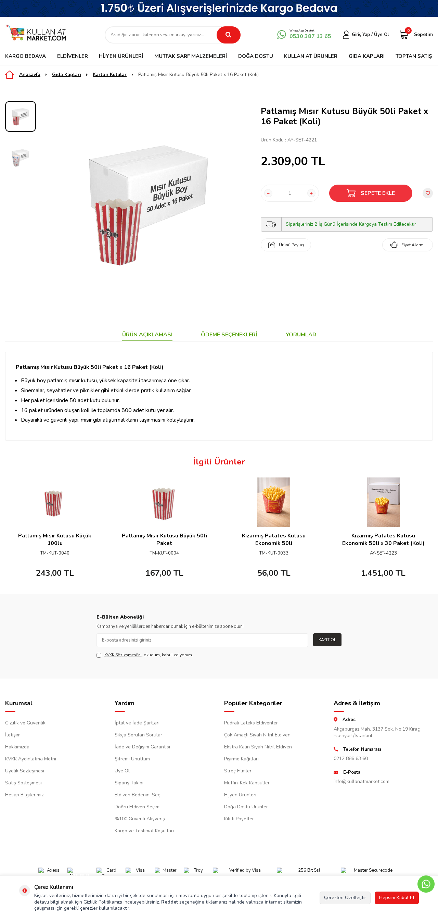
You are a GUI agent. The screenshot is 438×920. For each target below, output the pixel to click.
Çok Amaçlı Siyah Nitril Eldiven (257, 735)
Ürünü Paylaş (291, 245)
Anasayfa (29, 74)
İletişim (13, 735)
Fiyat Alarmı (413, 245)
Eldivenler (72, 56)
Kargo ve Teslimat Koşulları (144, 831)
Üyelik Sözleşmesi (24, 771)
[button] (11, 531)
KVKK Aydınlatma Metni (30, 759)
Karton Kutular (110, 75)
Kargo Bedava (25, 56)
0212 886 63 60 (351, 758)
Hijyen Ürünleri (121, 56)
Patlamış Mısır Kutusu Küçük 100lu (54, 539)
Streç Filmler (238, 771)
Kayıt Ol (327, 640)
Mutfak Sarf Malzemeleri (190, 56)
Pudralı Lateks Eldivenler (251, 723)
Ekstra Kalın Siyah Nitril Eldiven (258, 747)
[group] (148, 203)
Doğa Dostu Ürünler (246, 807)
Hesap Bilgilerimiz (24, 795)
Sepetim (420, 34)
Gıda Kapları (367, 56)
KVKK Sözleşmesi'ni (123, 655)
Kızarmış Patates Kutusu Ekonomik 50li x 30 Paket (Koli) (383, 539)
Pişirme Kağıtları (241, 759)
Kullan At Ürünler (310, 56)
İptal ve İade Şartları (137, 723)
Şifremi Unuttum (132, 759)
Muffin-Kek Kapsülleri (247, 783)
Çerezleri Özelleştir (345, 897)
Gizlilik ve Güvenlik (25, 723)
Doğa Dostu (255, 56)
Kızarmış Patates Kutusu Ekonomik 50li (274, 539)
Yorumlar (301, 334)
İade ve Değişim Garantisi (142, 747)
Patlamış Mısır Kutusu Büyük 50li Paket (164, 539)
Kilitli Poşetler (239, 819)
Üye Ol (122, 771)
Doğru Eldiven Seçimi (137, 807)
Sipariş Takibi (129, 783)
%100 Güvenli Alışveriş (140, 819)
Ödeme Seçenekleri (229, 334)
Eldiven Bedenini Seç (137, 795)
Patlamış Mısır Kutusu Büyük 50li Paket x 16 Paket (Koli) (198, 75)
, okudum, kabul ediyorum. (148, 655)
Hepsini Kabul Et (396, 897)
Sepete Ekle (378, 193)
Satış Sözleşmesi (23, 783)
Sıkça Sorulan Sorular (138, 735)
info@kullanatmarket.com (361, 781)
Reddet (169, 902)
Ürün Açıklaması (147, 334)
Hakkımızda (17, 747)
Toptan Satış (414, 56)
